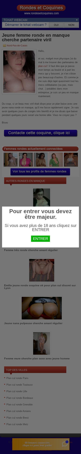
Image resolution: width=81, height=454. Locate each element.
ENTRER (40, 239)
